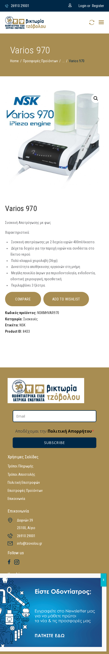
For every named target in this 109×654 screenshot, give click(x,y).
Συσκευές (30, 319)
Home (14, 61)
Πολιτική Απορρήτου (69, 431)
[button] (101, 22)
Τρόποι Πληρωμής (20, 466)
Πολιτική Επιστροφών (24, 482)
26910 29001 (26, 536)
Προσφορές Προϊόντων (40, 61)
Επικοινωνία (16, 499)
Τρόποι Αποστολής (21, 474)
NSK (22, 325)
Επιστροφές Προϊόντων (25, 491)
